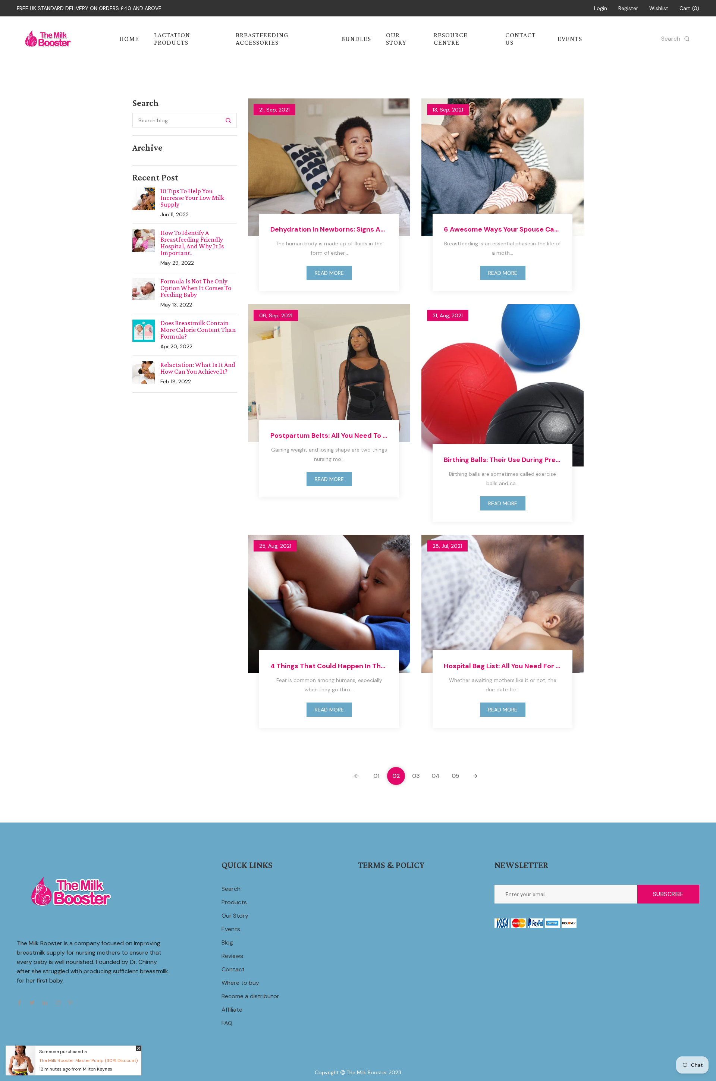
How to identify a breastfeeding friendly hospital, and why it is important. (192, 242)
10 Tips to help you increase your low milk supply (192, 198)
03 (416, 776)
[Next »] (475, 776)
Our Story (235, 916)
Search (231, 889)
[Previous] (356, 776)
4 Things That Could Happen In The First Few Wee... (329, 666)
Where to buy (240, 983)
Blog (227, 942)
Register (628, 8)
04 (435, 776)
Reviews (232, 956)
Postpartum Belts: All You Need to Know (329, 435)
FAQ (227, 1023)
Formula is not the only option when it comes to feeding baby (195, 288)
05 (455, 776)
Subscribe (668, 894)
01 (376, 776)
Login (600, 8)
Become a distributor (250, 996)
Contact (233, 969)
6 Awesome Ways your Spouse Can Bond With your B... (502, 229)
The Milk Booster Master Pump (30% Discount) (88, 1060)
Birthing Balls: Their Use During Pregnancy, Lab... (502, 459)
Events (231, 929)
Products (234, 902)
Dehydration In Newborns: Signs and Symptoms (329, 229)
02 (396, 776)
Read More (329, 273)
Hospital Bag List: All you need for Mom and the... (502, 666)
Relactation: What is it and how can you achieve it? (197, 368)
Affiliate (232, 1010)
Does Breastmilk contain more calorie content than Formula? (198, 330)
